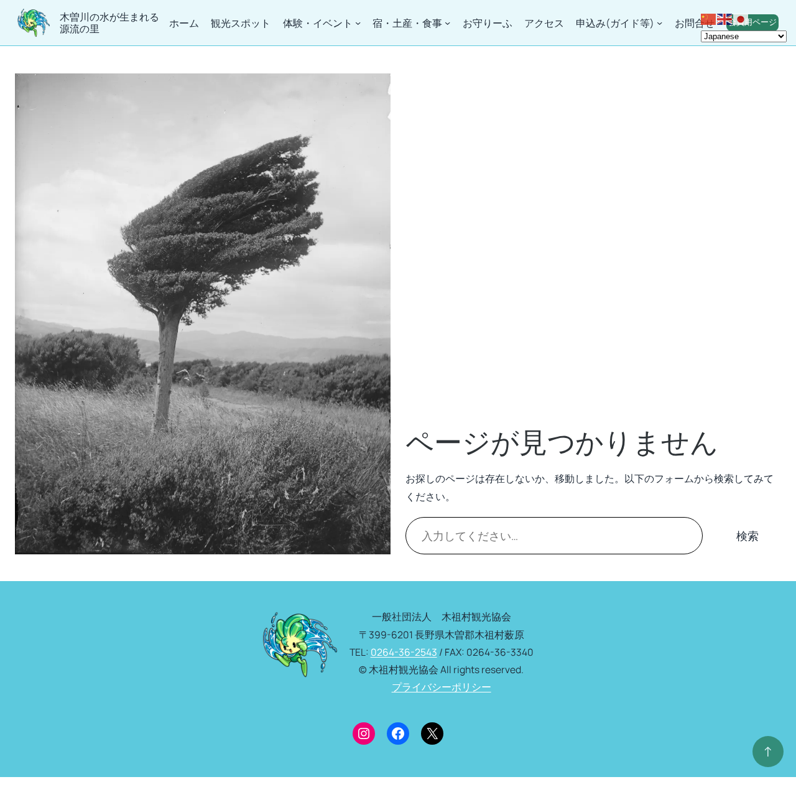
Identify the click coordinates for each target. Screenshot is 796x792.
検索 (747, 535)
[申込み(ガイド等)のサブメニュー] (659, 23)
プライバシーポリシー (441, 687)
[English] (725, 18)
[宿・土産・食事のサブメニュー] (447, 23)
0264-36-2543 (404, 652)
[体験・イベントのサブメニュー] (358, 23)
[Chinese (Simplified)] (709, 18)
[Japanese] (741, 18)
